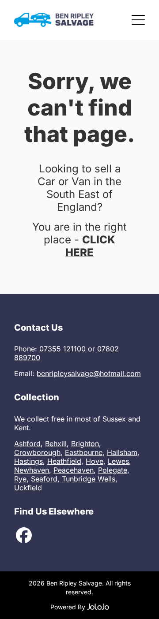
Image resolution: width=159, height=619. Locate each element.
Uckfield (28, 487)
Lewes (118, 461)
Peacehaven (73, 470)
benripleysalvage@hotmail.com (89, 373)
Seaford (44, 478)
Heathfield (64, 461)
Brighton (85, 443)
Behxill (56, 443)
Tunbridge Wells (88, 478)
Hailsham (122, 452)
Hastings (28, 461)
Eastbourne (83, 452)
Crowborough (37, 452)
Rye (20, 478)
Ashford (27, 443)
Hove (94, 461)
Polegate (112, 470)
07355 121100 (62, 348)
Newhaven (31, 470)
